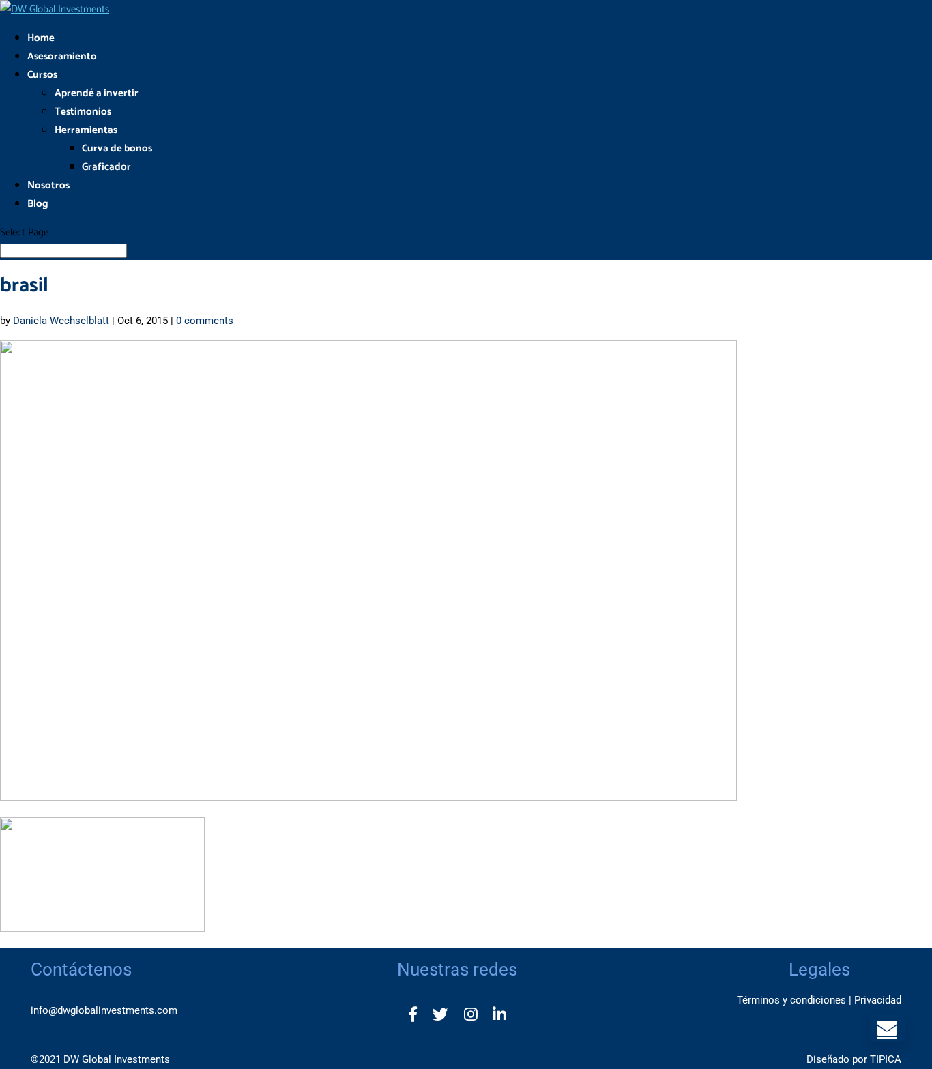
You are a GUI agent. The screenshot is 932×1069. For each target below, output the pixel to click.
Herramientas (86, 129)
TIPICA (885, 1059)
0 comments (204, 320)
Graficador (106, 166)
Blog (37, 203)
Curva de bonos (117, 148)
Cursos (42, 74)
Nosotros (48, 185)
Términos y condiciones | (794, 1000)
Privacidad (877, 1000)
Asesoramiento (62, 56)
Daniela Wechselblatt (61, 320)
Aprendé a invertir (97, 93)
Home (41, 37)
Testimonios (83, 111)
